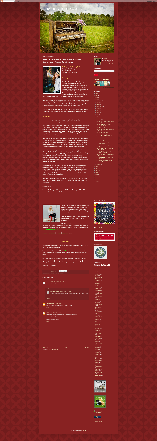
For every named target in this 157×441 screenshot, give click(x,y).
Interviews (97, 332)
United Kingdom (98, 363)
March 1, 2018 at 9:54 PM (55, 303)
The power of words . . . (66, 8)
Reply (47, 286)
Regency (97, 352)
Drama (96, 313)
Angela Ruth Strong (54, 291)
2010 (97, 178)
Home (66, 347)
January (98, 164)
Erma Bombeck (98, 316)
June (98, 112)
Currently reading (101, 79)
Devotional (97, 311)
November (99, 102)
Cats (96, 292)
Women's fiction (98, 372)
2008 (97, 182)
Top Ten (97, 362)
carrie (47, 312)
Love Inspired (98, 333)
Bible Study (97, 287)
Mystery (97, 341)
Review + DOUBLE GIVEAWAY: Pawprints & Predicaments (103, 125)
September (99, 106)
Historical (97, 328)
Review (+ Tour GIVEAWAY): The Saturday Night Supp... (103, 133)
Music (96, 339)
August (98, 108)
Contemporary (56, 273)
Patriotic (97, 349)
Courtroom (97, 307)
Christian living (98, 296)
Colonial (97, 302)
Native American (99, 343)
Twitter (71, 233)
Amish (96, 275)
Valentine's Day (98, 366)
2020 (97, 95)
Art (95, 282)
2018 (97, 99)
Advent (96, 271)
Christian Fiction (49, 273)
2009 (97, 180)
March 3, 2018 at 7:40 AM (55, 312)
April (98, 116)
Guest (96, 323)
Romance (61, 273)
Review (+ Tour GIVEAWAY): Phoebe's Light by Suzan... (104, 143)
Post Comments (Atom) (54, 349)
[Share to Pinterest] (66, 271)
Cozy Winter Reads (100, 127)
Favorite (97, 319)
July (98, 110)
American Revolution (97, 273)
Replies (49, 289)
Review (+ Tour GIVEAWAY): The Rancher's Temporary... (103, 152)
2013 (97, 174)
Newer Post (45, 347)
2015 (97, 170)
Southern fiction (98, 356)
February (99, 119)
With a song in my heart (98, 370)
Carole (105, 58)
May (98, 114)
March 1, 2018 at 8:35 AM (65, 291)
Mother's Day (98, 338)
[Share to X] (63, 271)
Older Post (86, 347)
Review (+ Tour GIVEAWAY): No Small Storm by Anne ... (104, 149)
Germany (97, 321)
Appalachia (97, 280)
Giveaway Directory (98, 421)
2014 (97, 172)
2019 (97, 97)
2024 (97, 93)
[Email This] (60, 271)
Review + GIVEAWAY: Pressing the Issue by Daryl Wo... (104, 139)
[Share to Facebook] (64, 271)
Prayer (96, 351)
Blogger (84, 430)
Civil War (97, 301)
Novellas (97, 347)
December (99, 100)
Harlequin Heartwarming (98, 325)
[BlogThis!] (61, 271)
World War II (98, 375)
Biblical (97, 288)
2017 (97, 166)
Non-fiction (97, 346)
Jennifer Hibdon (50, 281)
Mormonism (97, 336)
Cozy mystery (98, 308)
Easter (96, 315)
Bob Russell (98, 290)
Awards (97, 283)
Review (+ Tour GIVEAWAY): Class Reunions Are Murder (104, 161)
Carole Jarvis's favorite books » (108, 87)
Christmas (97, 299)
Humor (96, 330)
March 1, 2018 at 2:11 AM (59, 281)
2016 (97, 168)
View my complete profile (107, 63)
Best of (96, 285)
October (98, 104)
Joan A (48, 303)
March (98, 118)
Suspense (97, 358)
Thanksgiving (98, 360)
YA (95, 377)
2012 (97, 176)
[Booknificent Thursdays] (98, 412)
